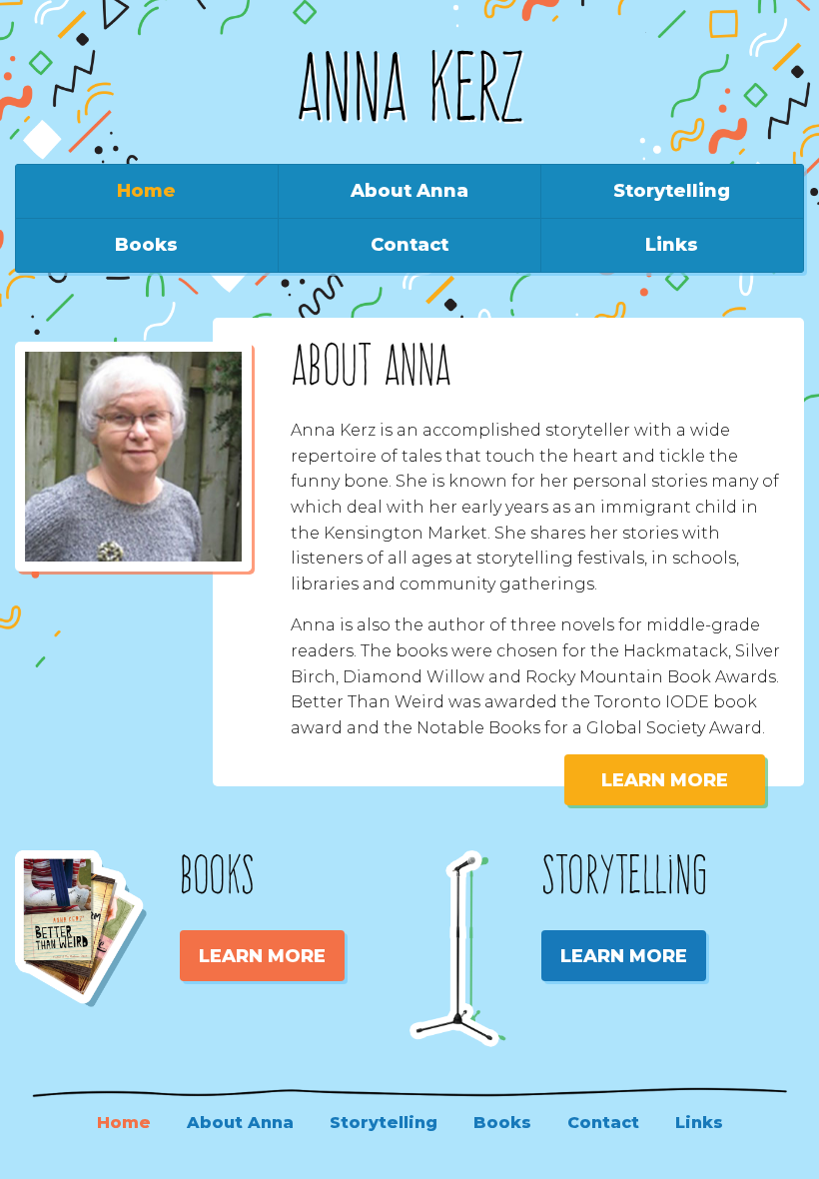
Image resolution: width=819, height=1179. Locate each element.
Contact (409, 245)
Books (146, 245)
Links (671, 245)
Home (146, 191)
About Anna (409, 191)
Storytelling (671, 191)
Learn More (664, 780)
